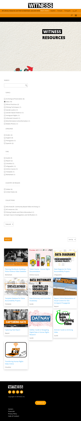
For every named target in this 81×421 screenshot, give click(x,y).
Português (67, 11)
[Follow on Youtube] (21, 392)
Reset (8, 239)
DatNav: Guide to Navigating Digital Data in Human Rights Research (39, 332)
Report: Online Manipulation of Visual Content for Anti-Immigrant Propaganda (64, 300)
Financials (11, 411)
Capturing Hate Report (12, 330)
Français (59, 11)
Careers (10, 409)
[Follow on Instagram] (9, 392)
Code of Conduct (13, 416)
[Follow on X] (17, 392)
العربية (75, 11)
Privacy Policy (12, 414)
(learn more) (44, 11)
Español (53, 11)
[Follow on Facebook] (13, 392)
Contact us (40, 403)
